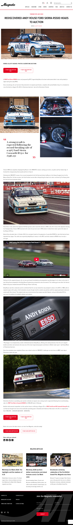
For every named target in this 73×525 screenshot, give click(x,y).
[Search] (71, 3)
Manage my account (6, 499)
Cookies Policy (19, 495)
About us (62, 7)
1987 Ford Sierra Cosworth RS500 (17, 403)
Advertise (51, 7)
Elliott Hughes (38, 26)
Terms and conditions (6, 503)
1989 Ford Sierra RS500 (10, 79)
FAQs (56, 7)
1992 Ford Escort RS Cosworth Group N (56, 406)
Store (39, 7)
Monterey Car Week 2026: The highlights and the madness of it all (12, 472)
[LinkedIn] (4, 440)
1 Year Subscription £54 (25, 70)
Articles (27, 7)
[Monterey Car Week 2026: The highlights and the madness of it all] (12, 460)
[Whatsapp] (12, 440)
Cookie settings (20, 503)
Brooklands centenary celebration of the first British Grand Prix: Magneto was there (60, 472)
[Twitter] (10, 440)
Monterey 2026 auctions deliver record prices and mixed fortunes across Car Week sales (36, 473)
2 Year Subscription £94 (10, 70)
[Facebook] (7, 440)
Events (45, 7)
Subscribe (33, 7)
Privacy (18, 499)
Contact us (69, 7)
